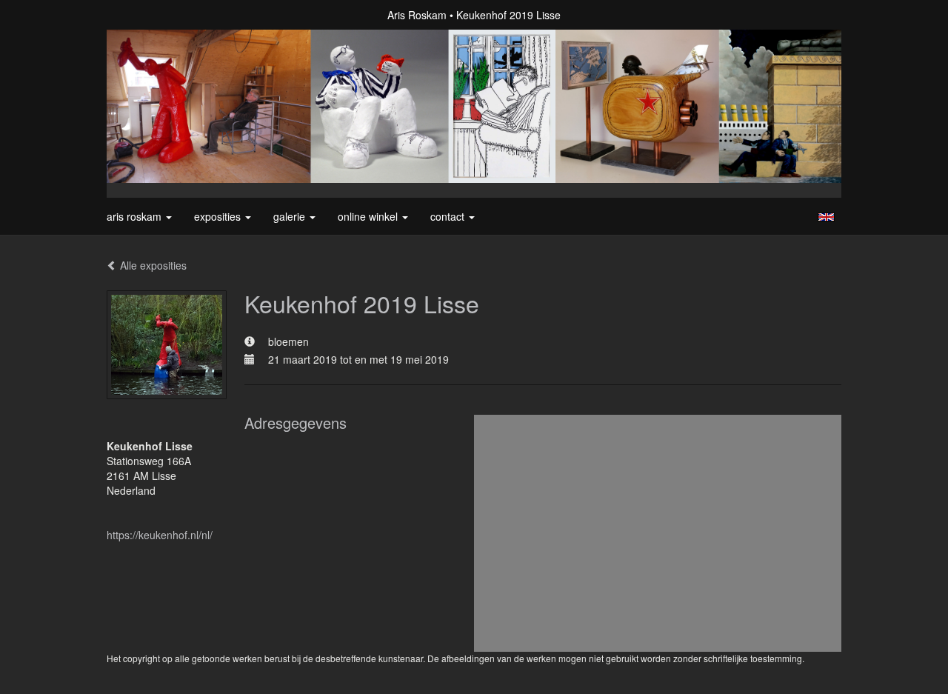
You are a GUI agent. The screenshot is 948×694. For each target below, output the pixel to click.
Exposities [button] (219, 216)
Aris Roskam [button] (135, 216)
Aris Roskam (417, 14)
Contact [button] (448, 216)
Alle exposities (152, 265)
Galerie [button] (290, 216)
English (826, 217)
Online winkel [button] (369, 216)
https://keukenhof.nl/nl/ (160, 534)
